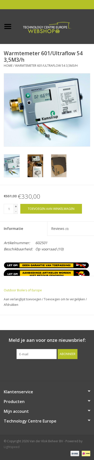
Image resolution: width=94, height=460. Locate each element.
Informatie (13, 228)
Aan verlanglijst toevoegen (22, 299)
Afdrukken (11, 305)
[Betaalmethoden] (74, 453)
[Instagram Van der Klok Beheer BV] (74, 369)
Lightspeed (12, 447)
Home (8, 65)
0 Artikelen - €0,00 (77, 4)
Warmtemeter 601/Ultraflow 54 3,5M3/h (46, 65)
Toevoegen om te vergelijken (65, 299)
